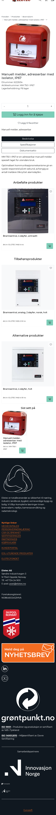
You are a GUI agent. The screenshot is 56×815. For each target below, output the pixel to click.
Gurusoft (28, 810)
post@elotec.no (17, 583)
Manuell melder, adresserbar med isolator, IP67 (12, 440)
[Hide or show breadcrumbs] (46, 20)
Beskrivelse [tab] (28, 139)
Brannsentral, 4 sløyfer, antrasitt (20, 236)
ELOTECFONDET (10, 558)
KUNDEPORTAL (10, 548)
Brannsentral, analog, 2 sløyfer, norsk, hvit (25, 312)
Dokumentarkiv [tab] (28, 150)
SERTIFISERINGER (11, 536)
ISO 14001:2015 (9, 735)
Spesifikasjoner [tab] (28, 144)
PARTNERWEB (9, 539)
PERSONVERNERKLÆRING (16, 529)
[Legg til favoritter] (50, 191)
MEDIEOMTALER (10, 526)
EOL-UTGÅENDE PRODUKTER (17, 553)
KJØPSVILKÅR (9, 542)
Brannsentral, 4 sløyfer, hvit (17, 389)
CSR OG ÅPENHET (11, 533)
